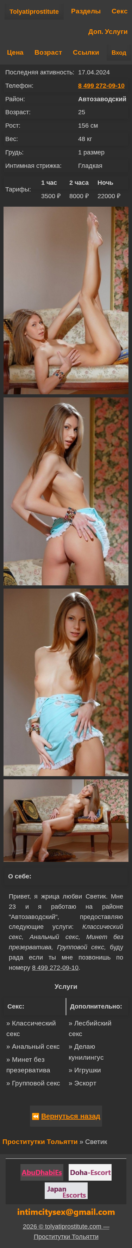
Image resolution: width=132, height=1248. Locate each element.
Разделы (86, 11)
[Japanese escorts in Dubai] (66, 1190)
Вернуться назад (70, 1116)
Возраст (48, 52)
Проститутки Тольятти (40, 1141)
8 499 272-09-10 (101, 85)
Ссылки (86, 52)
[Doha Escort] (90, 1172)
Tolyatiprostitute (34, 11)
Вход (119, 52)
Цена (15, 52)
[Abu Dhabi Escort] (41, 1172)
